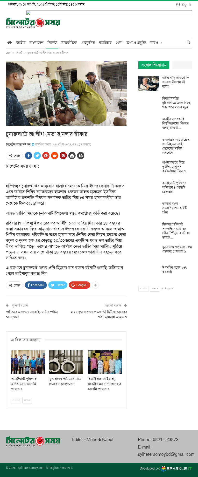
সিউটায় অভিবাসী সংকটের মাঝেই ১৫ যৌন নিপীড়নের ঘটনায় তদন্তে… (176, 231)
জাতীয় (20, 42)
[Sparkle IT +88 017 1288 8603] (176, 468)
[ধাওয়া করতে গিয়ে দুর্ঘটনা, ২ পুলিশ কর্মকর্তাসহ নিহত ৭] (148, 168)
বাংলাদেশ (36, 42)
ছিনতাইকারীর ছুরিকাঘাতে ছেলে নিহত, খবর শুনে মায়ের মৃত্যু (176, 102)
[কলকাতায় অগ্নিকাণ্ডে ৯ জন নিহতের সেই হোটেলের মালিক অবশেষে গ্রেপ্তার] (148, 145)
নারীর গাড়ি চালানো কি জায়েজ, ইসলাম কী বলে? (175, 82)
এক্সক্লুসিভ (88, 42)
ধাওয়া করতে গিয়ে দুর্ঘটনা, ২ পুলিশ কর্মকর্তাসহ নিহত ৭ (174, 166)
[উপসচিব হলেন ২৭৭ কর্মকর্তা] (148, 273)
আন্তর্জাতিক (69, 42)
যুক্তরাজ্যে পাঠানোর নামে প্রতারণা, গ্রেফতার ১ (177, 249)
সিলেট (52, 42)
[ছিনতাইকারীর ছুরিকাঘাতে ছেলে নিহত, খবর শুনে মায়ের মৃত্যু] (148, 104)
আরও (154, 42)
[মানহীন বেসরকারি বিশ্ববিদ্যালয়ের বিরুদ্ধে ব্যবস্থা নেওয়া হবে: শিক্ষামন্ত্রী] (148, 124)
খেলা (119, 42)
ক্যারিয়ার (105, 42)
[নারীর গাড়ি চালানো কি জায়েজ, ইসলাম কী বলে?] (148, 83)
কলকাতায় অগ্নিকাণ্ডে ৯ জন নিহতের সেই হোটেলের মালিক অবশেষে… (176, 146)
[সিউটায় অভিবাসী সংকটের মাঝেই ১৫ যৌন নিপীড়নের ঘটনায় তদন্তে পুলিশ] (148, 230)
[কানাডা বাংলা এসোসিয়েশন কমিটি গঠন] (148, 209)
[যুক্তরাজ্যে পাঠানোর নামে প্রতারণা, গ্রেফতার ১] (66, 362)
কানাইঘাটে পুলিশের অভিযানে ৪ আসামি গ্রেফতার (174, 187)
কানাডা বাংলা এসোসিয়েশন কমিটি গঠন (174, 208)
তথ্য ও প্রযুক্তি (136, 42)
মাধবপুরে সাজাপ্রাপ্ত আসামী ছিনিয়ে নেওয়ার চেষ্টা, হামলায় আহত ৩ (99, 315)
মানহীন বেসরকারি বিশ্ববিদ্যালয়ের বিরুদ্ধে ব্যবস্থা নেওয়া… (175, 123)
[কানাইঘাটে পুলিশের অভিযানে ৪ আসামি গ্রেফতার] (28, 362)
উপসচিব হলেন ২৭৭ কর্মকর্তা (174, 269)
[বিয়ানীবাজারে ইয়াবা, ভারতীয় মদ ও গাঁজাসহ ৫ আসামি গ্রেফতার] (105, 362)
